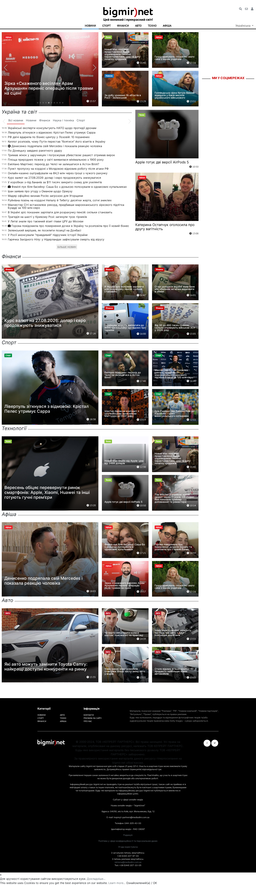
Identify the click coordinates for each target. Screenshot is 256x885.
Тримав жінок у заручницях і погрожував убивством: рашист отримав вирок (61, 155)
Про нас (88, 721)
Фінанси (123, 25)
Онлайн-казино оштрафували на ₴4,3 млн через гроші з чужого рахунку (57, 173)
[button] (37, 102)
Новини (90, 25)
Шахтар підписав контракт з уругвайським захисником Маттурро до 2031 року (121, 413)
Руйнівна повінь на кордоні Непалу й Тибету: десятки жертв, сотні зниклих (60, 200)
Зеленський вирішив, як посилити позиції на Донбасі (44, 230)
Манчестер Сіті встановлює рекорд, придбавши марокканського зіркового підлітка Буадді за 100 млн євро (66, 206)
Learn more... (116, 883)
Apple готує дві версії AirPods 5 (162, 162)
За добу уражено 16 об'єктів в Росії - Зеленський (122, 96)
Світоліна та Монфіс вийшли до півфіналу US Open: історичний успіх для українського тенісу (49, 88)
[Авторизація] (252, 9)
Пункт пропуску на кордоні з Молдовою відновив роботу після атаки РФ (58, 168)
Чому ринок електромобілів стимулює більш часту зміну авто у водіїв (124, 671)
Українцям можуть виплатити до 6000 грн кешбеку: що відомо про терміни (125, 328)
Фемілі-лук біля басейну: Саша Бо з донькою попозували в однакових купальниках (69, 186)
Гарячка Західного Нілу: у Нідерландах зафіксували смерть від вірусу (56, 239)
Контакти (89, 715)
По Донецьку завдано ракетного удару (35, 150)
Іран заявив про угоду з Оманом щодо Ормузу (40, 191)
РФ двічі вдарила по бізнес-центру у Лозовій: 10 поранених (49, 137)
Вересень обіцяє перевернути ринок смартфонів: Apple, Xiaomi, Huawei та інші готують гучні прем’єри (47, 492)
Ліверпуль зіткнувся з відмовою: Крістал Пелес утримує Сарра (51, 132)
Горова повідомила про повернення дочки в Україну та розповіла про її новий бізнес (70, 226)
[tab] (16, 120)
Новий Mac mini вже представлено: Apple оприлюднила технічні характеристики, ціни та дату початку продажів (122, 54)
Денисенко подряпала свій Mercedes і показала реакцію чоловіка (56, 146)
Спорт (106, 25)
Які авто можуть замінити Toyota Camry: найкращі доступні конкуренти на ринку (45, 667)
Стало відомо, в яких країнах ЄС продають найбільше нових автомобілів (174, 671)
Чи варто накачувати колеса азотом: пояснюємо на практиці (123, 634)
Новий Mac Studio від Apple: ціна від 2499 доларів (123, 462)
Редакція (128, 835)
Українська (243, 25)
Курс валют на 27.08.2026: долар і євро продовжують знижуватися (54, 177)
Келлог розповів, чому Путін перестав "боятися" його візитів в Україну (56, 141)
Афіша (167, 25)
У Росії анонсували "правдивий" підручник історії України (48, 235)
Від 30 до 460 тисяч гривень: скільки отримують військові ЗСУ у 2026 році (175, 328)
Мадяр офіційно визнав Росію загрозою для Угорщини (45, 195)
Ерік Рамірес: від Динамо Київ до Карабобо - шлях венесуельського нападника (174, 413)
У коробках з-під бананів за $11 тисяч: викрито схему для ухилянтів (55, 182)
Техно (152, 25)
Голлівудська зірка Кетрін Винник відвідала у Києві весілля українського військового (175, 95)
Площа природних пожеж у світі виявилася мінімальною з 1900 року (56, 159)
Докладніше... (96, 878)
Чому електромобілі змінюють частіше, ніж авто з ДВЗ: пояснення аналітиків (173, 633)
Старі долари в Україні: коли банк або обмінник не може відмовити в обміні (175, 289)
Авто (138, 25)
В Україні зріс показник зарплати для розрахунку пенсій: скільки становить (60, 212)
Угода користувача (128, 847)
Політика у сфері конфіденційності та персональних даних (127, 841)
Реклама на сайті (93, 718)
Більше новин (66, 247)
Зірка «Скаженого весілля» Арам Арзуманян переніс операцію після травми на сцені (124, 585)
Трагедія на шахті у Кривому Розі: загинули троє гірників (47, 217)
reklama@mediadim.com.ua (128, 862)
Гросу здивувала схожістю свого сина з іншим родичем (174, 57)
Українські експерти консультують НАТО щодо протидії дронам (52, 128)
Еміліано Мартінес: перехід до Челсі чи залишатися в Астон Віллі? (53, 164)
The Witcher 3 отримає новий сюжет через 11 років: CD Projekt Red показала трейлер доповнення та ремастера (174, 498)
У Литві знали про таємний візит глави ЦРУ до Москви (45, 221)
